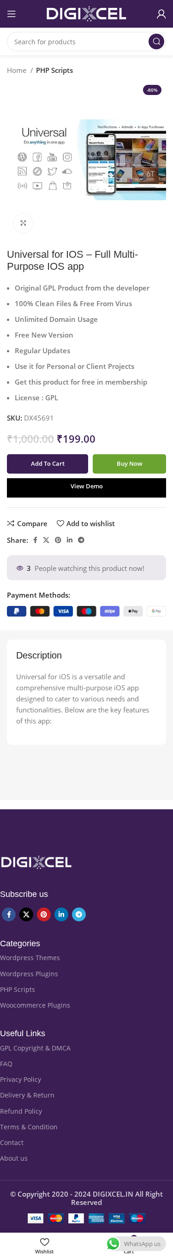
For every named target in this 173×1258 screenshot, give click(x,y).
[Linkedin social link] (69, 540)
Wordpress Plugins (29, 973)
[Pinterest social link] (58, 540)
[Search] (156, 41)
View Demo (87, 486)
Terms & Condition (29, 1126)
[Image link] (36, 861)
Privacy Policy (20, 1079)
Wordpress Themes (30, 957)
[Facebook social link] (35, 540)
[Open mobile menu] (11, 14)
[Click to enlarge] (23, 223)
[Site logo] (86, 13)
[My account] (161, 14)
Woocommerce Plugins (35, 1005)
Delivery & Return (27, 1095)
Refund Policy (21, 1111)
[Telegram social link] (81, 540)
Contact (12, 1142)
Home (17, 70)
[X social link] (46, 540)
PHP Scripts (54, 70)
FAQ (6, 1063)
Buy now (130, 463)
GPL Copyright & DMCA (35, 1048)
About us (14, 1158)
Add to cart (48, 463)
